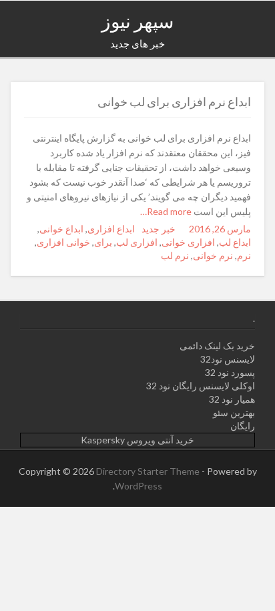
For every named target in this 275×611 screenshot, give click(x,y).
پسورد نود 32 (230, 372)
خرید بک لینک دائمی (217, 345)
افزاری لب (137, 242)
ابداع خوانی (61, 228)
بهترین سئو (234, 412)
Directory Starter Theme (149, 471)
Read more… (167, 211)
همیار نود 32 (232, 399)
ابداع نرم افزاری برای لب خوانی (174, 101)
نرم (244, 255)
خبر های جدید (137, 43)
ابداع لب (235, 242)
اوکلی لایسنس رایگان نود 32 (200, 385)
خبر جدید (159, 228)
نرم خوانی (213, 255)
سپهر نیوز (137, 20)
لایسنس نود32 (227, 359)
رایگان (242, 425)
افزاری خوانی (188, 242)
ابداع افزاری (111, 228)
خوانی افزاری (63, 242)
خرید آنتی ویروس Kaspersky (137, 439)
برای (103, 242)
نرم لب (175, 255)
